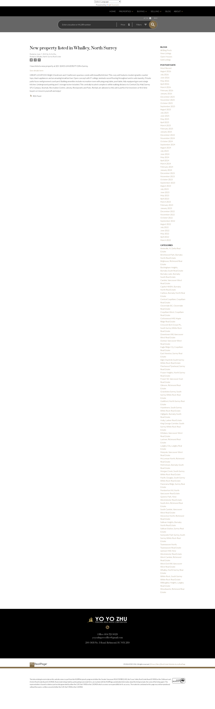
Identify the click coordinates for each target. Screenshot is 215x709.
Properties (125, 11)
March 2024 (165, 163)
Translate (115, 5)
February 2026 (166, 90)
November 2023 (167, 176)
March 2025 (165, 125)
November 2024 (167, 138)
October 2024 (166, 141)
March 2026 (165, 87)
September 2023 (167, 182)
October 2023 (166, 179)
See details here (36, 70)
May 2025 (164, 119)
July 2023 (164, 189)
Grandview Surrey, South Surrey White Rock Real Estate (170, 394)
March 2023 (165, 202)
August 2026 (165, 71)
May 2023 (164, 195)
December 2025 (167, 97)
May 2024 (164, 157)
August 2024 (165, 147)
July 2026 (164, 74)
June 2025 (164, 116)
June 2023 (164, 192)
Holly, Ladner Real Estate (171, 420)
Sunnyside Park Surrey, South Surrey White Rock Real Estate (172, 538)
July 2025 (164, 112)
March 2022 (165, 240)
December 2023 (167, 173)
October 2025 (166, 103)
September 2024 (167, 144)
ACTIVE (146, 18)
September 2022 (167, 221)
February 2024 (166, 167)
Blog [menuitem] (168, 11)
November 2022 (167, 214)
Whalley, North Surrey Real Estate (49, 57)
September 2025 (167, 106)
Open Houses (166, 56)
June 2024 (164, 154)
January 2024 (166, 170)
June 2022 (164, 230)
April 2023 (164, 198)
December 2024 (167, 135)
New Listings (165, 53)
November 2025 (167, 100)
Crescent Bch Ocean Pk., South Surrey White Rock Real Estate (171, 328)
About (177, 11)
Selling (155, 11)
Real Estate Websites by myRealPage (173, 664)
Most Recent (166, 68)
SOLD (155, 18)
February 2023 (166, 205)
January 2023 (166, 208)
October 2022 (166, 217)
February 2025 (166, 128)
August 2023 (165, 186)
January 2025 (166, 131)
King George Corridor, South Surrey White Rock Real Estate (172, 426)
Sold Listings (165, 59)
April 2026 (164, 84)
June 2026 (164, 77)
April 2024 (164, 160)
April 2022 (164, 237)
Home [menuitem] (112, 11)
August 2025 (165, 109)
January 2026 (166, 93)
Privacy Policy (155, 664)
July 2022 (164, 227)
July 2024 (164, 151)
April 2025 (164, 122)
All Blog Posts (166, 50)
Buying (141, 11)
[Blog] (107, 627)
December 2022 (167, 211)
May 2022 (164, 233)
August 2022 (165, 224)
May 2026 (164, 81)
